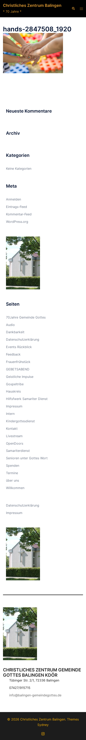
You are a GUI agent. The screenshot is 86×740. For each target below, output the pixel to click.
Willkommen (15, 488)
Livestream (14, 436)
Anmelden (13, 199)
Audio (10, 325)
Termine (12, 473)
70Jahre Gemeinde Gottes (26, 317)
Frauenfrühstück (18, 362)
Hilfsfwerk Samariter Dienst (27, 399)
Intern (10, 414)
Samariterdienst (18, 451)
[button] (73, 8)
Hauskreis (13, 391)
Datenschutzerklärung (22, 339)
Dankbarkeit (15, 332)
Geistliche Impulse (19, 377)
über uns (12, 480)
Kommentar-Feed (19, 214)
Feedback (13, 354)
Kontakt (12, 429)
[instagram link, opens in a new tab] (43, 733)
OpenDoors (14, 443)
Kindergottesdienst (20, 421)
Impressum (14, 406)
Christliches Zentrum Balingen (32, 5)
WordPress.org (17, 222)
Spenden (12, 466)
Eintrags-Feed (16, 207)
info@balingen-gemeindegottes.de (35, 695)
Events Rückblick (19, 347)
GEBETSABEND (17, 369)
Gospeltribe (15, 384)
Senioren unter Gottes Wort (27, 458)
